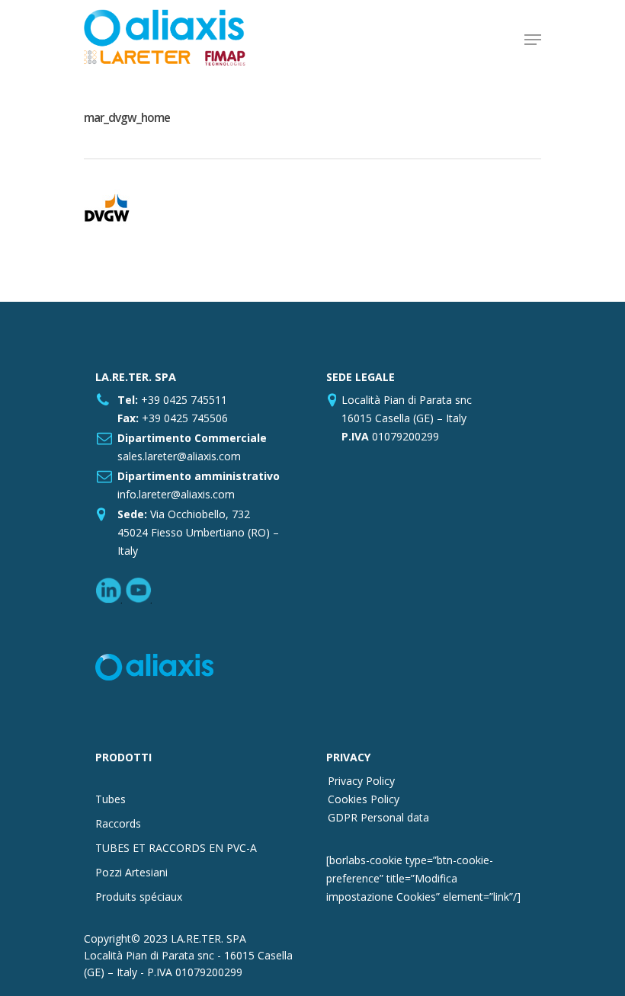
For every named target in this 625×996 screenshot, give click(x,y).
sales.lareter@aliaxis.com (179, 456)
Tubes (110, 799)
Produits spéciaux (138, 896)
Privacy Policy (361, 780)
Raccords (118, 823)
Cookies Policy (363, 799)
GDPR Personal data (378, 817)
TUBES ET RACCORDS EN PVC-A (176, 848)
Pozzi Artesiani (131, 872)
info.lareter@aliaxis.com (176, 494)
